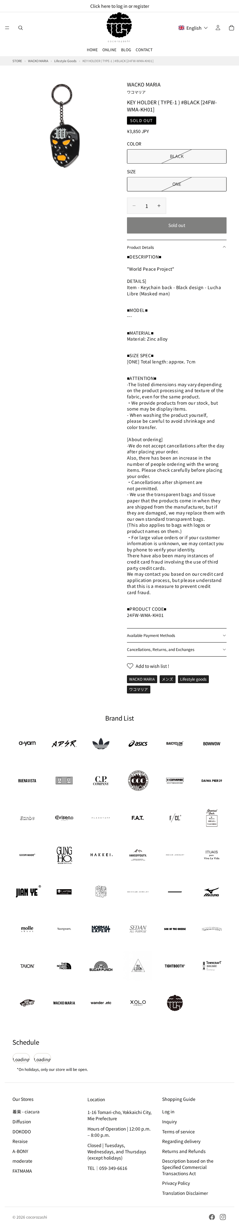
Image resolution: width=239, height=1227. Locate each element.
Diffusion (21, 1121)
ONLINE (109, 49)
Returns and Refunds (184, 1151)
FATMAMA (22, 1171)
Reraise (20, 1141)
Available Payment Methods (151, 635)
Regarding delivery (181, 1141)
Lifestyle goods (193, 679)
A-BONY (20, 1151)
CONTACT (144, 49)
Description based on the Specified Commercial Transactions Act (187, 1167)
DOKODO (21, 1131)
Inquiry (169, 1121)
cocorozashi (36, 1217)
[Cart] (231, 28)
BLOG (126, 49)
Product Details (140, 247)
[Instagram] (223, 1217)
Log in (168, 1111)
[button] (193, 27)
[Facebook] (212, 1217)
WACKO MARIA (144, 87)
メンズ (167, 679)
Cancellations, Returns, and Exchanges (160, 649)
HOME (92, 49)
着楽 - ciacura (26, 1111)
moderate (22, 1161)
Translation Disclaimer (185, 1193)
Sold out (176, 225)
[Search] (20, 28)
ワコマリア (138, 689)
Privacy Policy (176, 1183)
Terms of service (178, 1131)
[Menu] (7, 28)
